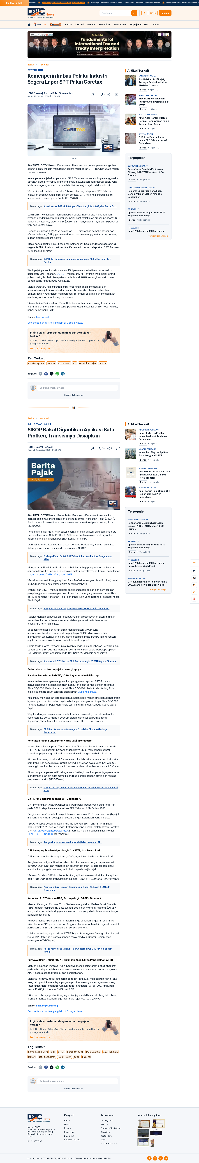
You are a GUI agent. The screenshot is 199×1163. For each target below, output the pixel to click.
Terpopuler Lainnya (157, 236)
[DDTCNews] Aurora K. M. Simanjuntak (50, 93)
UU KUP (61, 273)
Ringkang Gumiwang (46, 1005)
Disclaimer (106, 1132)
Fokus (156, 24)
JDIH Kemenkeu (87, 691)
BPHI (53, 1052)
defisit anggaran (46, 1056)
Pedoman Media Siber (111, 1128)
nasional (86, 1056)
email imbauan (110, 1052)
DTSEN (32, 1056)
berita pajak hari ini (38, 1052)
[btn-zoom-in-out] (93, 94)
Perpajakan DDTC (139, 24)
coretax (51, 363)
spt (74, 363)
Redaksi (104, 1124)
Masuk (165, 13)
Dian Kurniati (42, 317)
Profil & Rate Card (109, 1143)
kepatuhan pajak (87, 363)
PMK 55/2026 (93, 1052)
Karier (103, 1139)
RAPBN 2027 (64, 1056)
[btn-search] (134, 13)
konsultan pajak (75, 1052)
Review (91, 24)
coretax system (36, 363)
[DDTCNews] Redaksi (40, 446)
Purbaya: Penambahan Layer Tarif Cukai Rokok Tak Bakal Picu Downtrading (94, 3)
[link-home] (29, 24)
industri (102, 363)
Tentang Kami (107, 1120)
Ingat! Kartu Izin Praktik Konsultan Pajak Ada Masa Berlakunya (163, 3)
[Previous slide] (31, 44)
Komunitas (104, 24)
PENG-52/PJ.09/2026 (40, 834)
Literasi (79, 24)
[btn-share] (109, 94)
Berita (68, 24)
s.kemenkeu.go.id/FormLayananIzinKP (50, 574)
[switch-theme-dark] (144, 13)
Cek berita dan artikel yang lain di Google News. (55, 322)
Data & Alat (120, 24)
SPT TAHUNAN (35, 70)
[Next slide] (167, 44)
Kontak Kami (106, 1136)
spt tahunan (64, 363)
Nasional (44, 64)
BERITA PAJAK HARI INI (39, 424)
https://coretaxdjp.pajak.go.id (51, 830)
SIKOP (61, 1052)
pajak (76, 1056)
